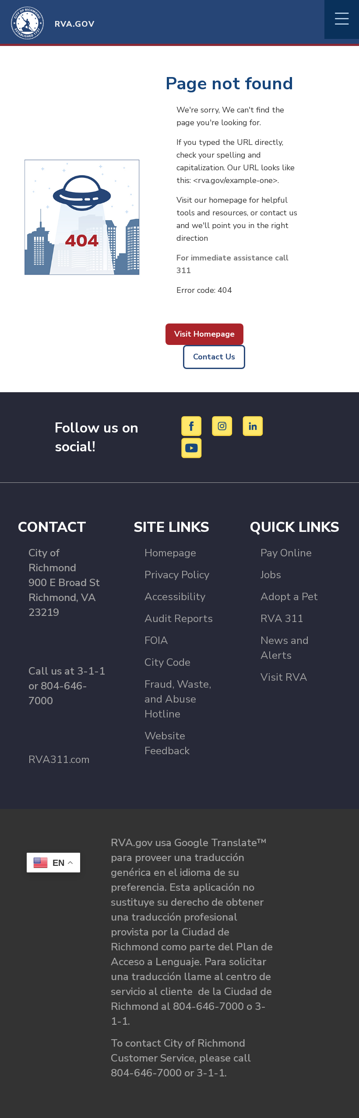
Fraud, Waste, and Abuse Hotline (177, 699)
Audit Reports (178, 619)
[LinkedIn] (253, 425)
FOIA (156, 640)
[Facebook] (193, 425)
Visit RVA (283, 677)
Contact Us (214, 357)
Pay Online (286, 553)
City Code (167, 662)
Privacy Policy (176, 575)
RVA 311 (281, 619)
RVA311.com (59, 759)
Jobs (270, 575)
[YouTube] (192, 447)
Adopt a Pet (289, 597)
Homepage (170, 553)
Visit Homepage (204, 334)
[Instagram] (223, 425)
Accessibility (174, 597)
